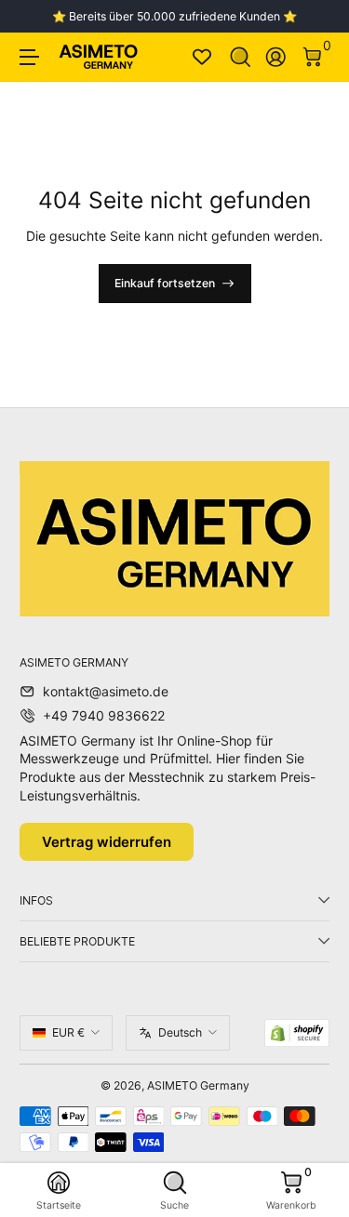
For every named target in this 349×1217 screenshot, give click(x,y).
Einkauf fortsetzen (164, 283)
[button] (240, 57)
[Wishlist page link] (202, 56)
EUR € (68, 1032)
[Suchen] (240, 57)
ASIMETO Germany (198, 1085)
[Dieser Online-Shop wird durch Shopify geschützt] (296, 1033)
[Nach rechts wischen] (316, 17)
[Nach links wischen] (33, 17)
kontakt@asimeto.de (105, 691)
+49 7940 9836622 (104, 715)
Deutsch (180, 1032)
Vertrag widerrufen (106, 842)
